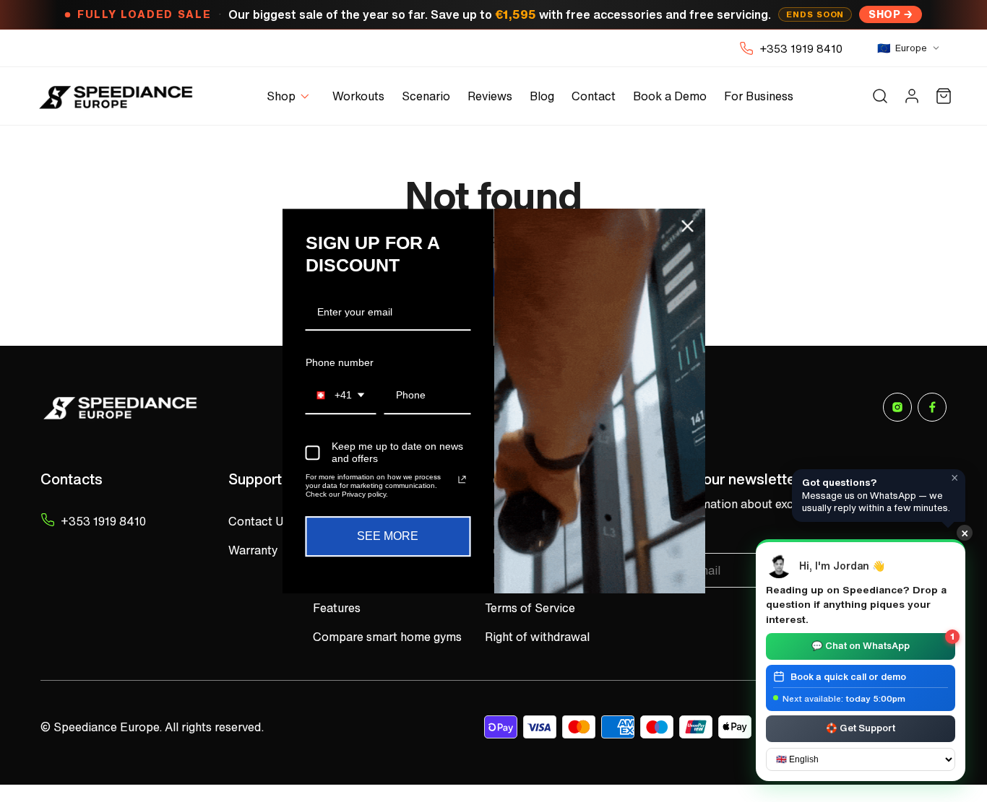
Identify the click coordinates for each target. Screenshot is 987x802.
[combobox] (341, 396)
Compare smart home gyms (387, 636)
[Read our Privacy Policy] (461, 479)
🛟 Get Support (860, 727)
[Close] (688, 226)
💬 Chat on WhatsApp (882, 643)
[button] (291, 96)
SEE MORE (387, 536)
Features (337, 607)
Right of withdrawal (537, 636)
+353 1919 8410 (800, 48)
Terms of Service (530, 607)
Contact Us (258, 521)
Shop (884, 14)
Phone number (340, 362)
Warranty (252, 550)
